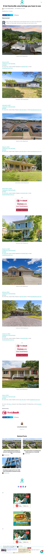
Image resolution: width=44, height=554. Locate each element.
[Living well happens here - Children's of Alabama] (22, 500)
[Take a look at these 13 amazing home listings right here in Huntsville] (32, 443)
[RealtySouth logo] (10, 412)
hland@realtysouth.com (35, 399)
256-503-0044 (22, 109)
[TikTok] (25, 486)
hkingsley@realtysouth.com (8, 194)
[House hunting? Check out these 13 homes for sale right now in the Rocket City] (11, 443)
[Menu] (41, 2)
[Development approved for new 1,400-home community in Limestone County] (11, 463)
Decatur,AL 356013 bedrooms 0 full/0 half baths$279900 (8, 250)
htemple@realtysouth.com (35, 109)
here (10, 404)
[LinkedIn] (23, 486)
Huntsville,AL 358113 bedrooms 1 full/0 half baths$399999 (8, 107)
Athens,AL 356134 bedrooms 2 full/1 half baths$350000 (8, 148)
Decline (11, 549)
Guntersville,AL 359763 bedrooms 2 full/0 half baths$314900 (8, 190)
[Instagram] (21, 486)
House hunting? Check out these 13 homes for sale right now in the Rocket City (11, 452)
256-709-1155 (22, 399)
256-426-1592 (24, 193)
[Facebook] (18, 486)
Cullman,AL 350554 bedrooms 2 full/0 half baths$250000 (8, 335)
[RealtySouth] (22, 205)
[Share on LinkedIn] (8, 15)
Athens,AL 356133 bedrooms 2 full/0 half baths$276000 (8, 294)
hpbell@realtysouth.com (7, 68)
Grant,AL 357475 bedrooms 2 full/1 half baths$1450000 (8, 63)
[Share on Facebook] (4, 15)
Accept (5, 549)
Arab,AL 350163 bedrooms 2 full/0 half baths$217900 (8, 397)
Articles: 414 (22, 429)
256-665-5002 (24, 66)
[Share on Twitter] (11, 15)
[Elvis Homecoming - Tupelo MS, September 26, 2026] (22, 518)
